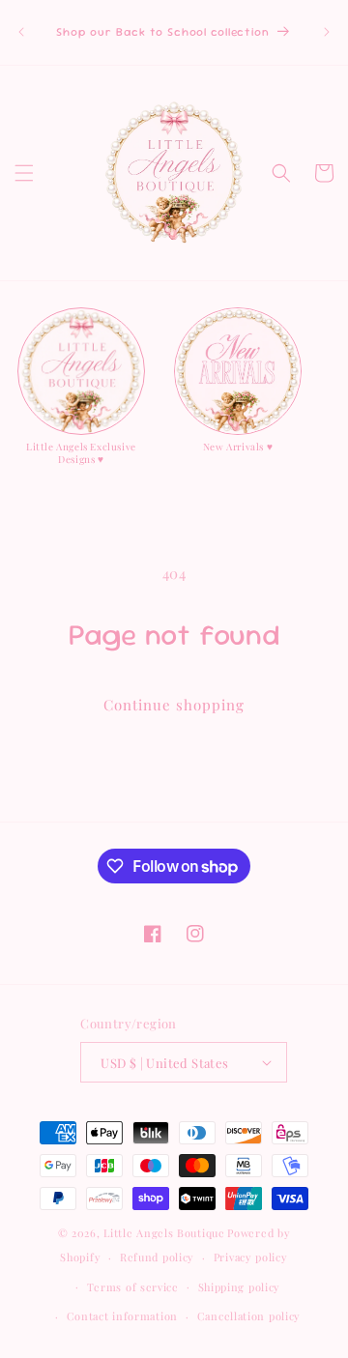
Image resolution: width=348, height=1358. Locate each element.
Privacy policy (251, 1257)
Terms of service (133, 1287)
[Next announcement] (326, 32)
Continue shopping (174, 704)
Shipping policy (239, 1287)
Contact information (122, 1316)
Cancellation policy (249, 1316)
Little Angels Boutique (163, 1233)
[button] (24, 173)
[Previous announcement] (21, 32)
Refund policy (157, 1257)
